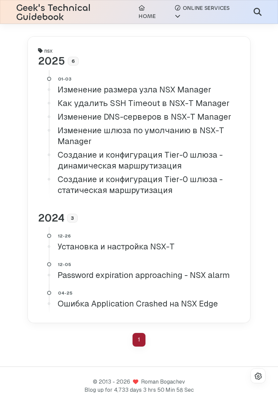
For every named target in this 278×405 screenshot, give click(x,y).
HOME (147, 16)
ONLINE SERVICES (205, 8)
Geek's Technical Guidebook (53, 12)
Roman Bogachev (163, 381)
